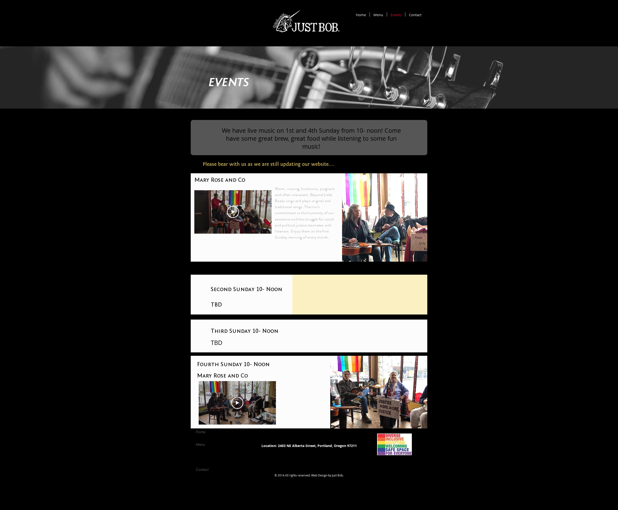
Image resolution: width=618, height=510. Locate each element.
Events (201, 457)
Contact (202, 469)
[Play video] (233, 212)
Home (200, 431)
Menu (200, 444)
